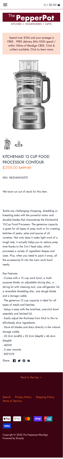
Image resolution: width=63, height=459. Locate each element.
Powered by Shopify (13, 438)
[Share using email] (28, 360)
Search (7, 397)
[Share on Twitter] (19, 360)
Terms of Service (12, 401)
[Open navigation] (5, 4)
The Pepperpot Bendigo (35, 434)
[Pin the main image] (24, 360)
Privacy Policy (23, 397)
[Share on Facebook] (14, 360)
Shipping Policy (45, 397)
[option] (7, 144)
